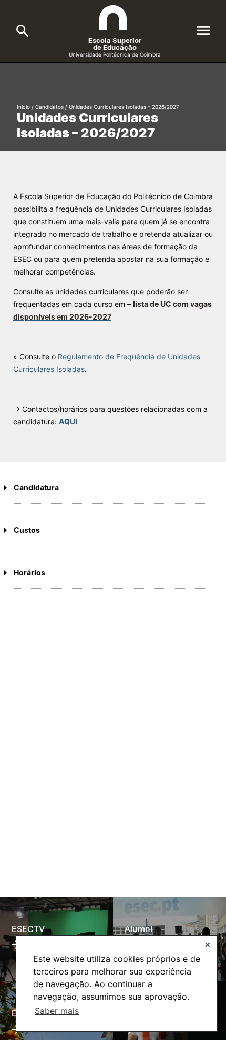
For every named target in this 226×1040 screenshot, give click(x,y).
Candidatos (49, 107)
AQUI (68, 421)
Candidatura (36, 487)
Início (23, 107)
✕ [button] (207, 944)
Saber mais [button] (57, 1010)
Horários (29, 572)
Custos (27, 530)
